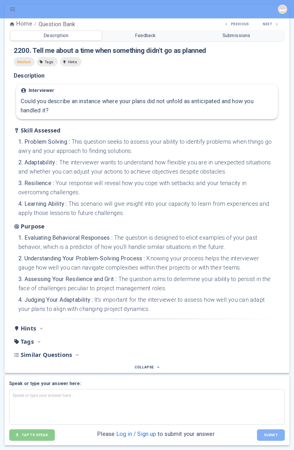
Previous (240, 24)
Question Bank (56, 24)
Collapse (144, 367)
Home (24, 23)
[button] (47, 61)
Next (267, 24)
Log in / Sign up (136, 433)
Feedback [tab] (145, 35)
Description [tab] (56, 35)
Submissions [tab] (236, 35)
